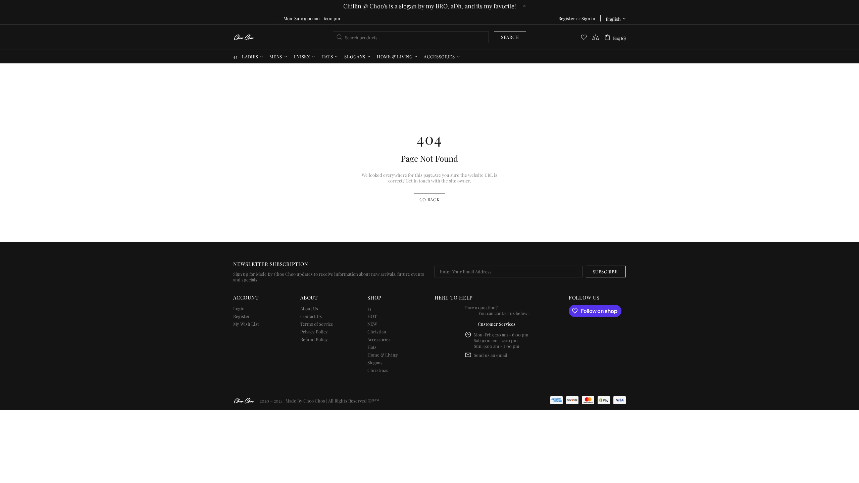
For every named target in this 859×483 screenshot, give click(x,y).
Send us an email (258, 18)
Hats (371, 347)
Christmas (377, 370)
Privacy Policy (314, 331)
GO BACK (429, 199)
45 (369, 308)
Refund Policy (314, 339)
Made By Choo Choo (305, 401)
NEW (372, 324)
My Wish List (246, 324)
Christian (376, 331)
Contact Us (311, 316)
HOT (372, 316)
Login (239, 308)
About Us (309, 308)
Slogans (375, 362)
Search (510, 37)
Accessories (379, 339)
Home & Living (382, 355)
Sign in (588, 18)
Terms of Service (316, 324)
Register (566, 18)
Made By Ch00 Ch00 (244, 37)
